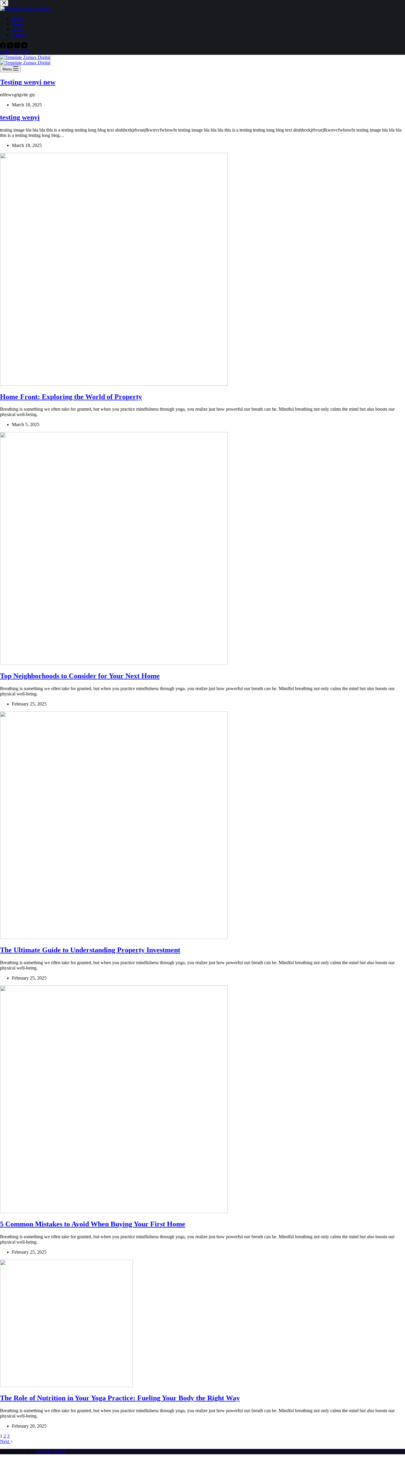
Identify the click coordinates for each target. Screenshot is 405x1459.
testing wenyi (20, 117)
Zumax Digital (52, 1451)
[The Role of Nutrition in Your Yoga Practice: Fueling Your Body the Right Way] (66, 1385)
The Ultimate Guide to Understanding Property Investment (90, 950)
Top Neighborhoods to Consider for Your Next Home (80, 676)
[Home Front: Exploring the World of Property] (114, 384)
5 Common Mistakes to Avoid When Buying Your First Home (92, 1224)
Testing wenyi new (27, 82)
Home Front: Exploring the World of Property (71, 397)
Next (5, 1441)
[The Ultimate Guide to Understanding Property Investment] (114, 937)
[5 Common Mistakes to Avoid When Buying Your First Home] (114, 1211)
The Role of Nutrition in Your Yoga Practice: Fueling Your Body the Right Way (120, 1398)
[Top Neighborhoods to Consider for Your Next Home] (114, 663)
